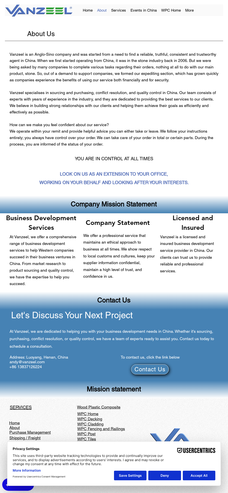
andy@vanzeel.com (27, 361)
